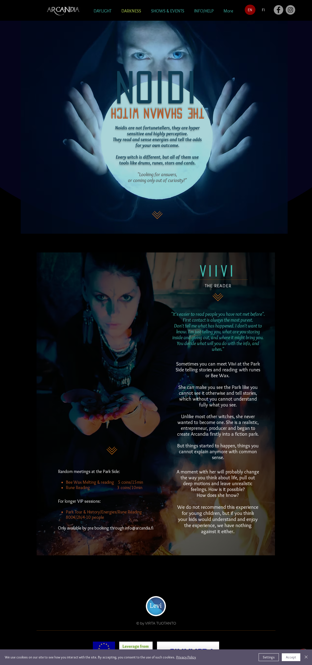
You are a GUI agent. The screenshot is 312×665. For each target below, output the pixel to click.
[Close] (306, 657)
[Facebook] (278, 10)
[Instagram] (290, 10)
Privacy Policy (186, 657)
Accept (291, 657)
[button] (102, 11)
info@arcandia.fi (139, 528)
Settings (269, 657)
